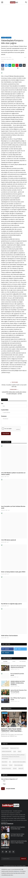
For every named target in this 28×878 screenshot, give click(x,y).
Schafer (14, 768)
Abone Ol (23, 858)
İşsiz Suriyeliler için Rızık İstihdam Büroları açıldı (13, 507)
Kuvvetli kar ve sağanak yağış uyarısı (11, 603)
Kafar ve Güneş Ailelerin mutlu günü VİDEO (13, 572)
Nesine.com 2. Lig (14, 748)
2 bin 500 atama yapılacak (8, 540)
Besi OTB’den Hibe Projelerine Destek (18, 698)
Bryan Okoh (4, 762)
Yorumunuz (4, 416)
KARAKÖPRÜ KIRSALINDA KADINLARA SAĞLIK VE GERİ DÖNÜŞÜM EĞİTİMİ (14, 393)
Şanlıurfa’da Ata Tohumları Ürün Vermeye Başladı (19, 691)
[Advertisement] (14, 15)
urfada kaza (4, 765)
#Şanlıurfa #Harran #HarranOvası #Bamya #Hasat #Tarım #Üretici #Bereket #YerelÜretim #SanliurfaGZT (13, 756)
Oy (3, 788)
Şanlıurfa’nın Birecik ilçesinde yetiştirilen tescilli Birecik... (18, 666)
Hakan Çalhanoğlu (18, 765)
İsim (2, 403)
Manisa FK (21, 768)
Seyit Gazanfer (5, 748)
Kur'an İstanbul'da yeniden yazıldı (17, 674)
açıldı (14, 751)
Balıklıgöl (9, 37)
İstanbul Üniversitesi (6, 768)
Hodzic (10, 765)
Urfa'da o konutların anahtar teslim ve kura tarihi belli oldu (14, 385)
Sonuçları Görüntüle (10, 788)
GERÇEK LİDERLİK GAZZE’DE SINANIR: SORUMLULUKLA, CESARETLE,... (18, 683)
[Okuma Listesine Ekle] (2, 68)
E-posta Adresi (4, 410)
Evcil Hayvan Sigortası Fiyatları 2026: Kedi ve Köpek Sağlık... (17, 834)
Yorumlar (4, 399)
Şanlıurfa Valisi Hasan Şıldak (19, 762)
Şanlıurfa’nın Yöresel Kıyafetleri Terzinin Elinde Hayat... (18, 827)
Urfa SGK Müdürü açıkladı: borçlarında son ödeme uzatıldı (13, 473)
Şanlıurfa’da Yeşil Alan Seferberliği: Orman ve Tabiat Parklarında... (19, 841)
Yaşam (3, 37)
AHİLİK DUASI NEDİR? (6, 751)
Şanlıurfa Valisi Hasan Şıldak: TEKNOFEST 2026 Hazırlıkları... (12, 730)
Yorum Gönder (5, 433)
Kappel (19, 751)
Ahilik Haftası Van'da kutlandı (9, 635)
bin (10, 762)
